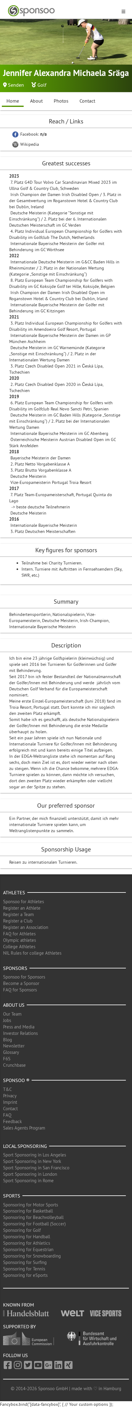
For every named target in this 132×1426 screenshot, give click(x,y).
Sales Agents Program (24, 1128)
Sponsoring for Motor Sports (30, 1205)
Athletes (14, 892)
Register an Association (25, 927)
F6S (6, 1059)
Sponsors (15, 968)
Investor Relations (20, 1033)
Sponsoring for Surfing (25, 1262)
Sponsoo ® (16, 1080)
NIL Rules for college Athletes (32, 953)
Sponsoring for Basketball (28, 1211)
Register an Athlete (22, 908)
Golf (41, 85)
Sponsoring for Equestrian (28, 1249)
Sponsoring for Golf (22, 1230)
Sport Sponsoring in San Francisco (36, 1168)
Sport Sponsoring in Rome (28, 1180)
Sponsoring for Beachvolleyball (33, 1217)
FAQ (7, 1115)
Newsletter (14, 1046)
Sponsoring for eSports (25, 1275)
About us (14, 1005)
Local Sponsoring (25, 1146)
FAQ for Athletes (19, 934)
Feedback (12, 1121)
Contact (87, 101)
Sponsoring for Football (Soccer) (34, 1224)
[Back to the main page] (62, 11)
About (36, 101)
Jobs (7, 1020)
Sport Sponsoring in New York (32, 1161)
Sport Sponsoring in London (30, 1174)
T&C (7, 1089)
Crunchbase (14, 1065)
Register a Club (18, 921)
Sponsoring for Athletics (26, 1243)
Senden (16, 85)
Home (12, 101)
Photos (61, 101)
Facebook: (33, 134)
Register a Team (18, 914)
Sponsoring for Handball (26, 1236)
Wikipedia (29, 144)
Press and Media (18, 1027)
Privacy (10, 1096)
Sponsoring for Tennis (24, 1269)
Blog (7, 1040)
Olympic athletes (19, 940)
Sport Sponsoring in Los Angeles (34, 1155)
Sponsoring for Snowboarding (32, 1256)
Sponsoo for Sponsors (24, 977)
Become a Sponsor (21, 983)
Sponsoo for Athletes (23, 901)
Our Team (12, 1014)
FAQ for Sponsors (20, 990)
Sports (11, 1196)
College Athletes (19, 946)
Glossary (11, 1052)
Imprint (10, 1102)
